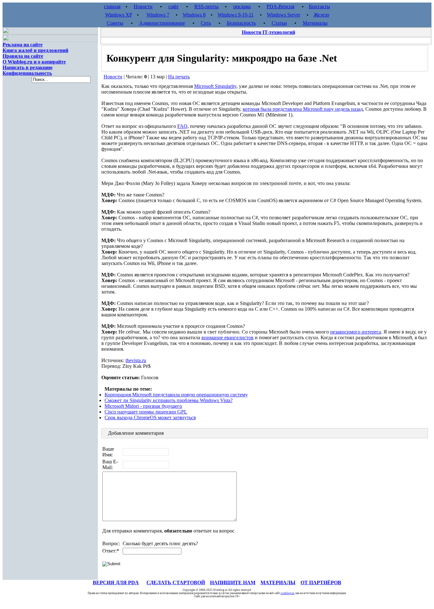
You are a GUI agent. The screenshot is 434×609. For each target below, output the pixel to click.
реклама (242, 6)
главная (112, 6)
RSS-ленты (206, 6)
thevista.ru (135, 360)
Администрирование (162, 23)
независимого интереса (355, 331)
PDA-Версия (280, 6)
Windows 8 (194, 14)
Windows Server (283, 14)
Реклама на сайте (23, 44)
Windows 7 (157, 14)
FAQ (182, 126)
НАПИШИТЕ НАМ (232, 582)
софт (173, 6)
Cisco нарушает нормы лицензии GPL (146, 411)
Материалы (315, 23)
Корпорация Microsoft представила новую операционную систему (176, 394)
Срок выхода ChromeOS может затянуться (150, 417)
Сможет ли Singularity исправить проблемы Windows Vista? (169, 400)
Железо (321, 14)
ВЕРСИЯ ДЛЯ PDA (116, 582)
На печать (179, 76)
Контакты (319, 6)
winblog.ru (287, 593)
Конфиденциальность (27, 73)
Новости (143, 6)
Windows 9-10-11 (236, 14)
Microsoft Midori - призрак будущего (143, 406)
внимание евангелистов (227, 337)
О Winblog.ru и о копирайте (34, 61)
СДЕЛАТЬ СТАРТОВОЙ (175, 582)
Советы (115, 23)
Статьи (279, 23)
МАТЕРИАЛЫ (278, 582)
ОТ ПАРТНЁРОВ (321, 582)
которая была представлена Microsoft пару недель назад (303, 109)
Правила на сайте (23, 56)
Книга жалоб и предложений (35, 50)
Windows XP (118, 14)
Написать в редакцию (27, 67)
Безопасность (241, 23)
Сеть (206, 23)
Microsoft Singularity (215, 86)
